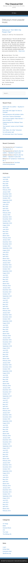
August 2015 (6, 448)
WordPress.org (7, 553)
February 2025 (7, 212)
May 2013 (5, 504)
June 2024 (6, 229)
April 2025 (5, 208)
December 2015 (7, 440)
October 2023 (6, 246)
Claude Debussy (19, 61)
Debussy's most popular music (10, 63)
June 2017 (5, 402)
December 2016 (7, 415)
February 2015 (7, 460)
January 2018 (6, 387)
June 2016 (5, 427)
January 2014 (6, 487)
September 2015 (7, 446)
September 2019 (7, 346)
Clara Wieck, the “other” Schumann (12, 130)
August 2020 (6, 323)
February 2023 (7, 260)
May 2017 (5, 404)
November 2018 (7, 367)
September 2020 (7, 321)
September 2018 (7, 371)
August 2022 (6, 273)
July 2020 (5, 325)
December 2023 (7, 242)
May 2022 (5, 279)
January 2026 (6, 192)
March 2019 (6, 358)
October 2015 (6, 444)
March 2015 (6, 458)
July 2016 (5, 425)
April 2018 (5, 381)
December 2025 (7, 194)
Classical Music (8, 55)
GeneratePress (23, 560)
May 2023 (5, 254)
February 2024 (7, 237)
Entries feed (6, 549)
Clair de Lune (5, 59)
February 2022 (7, 285)
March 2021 (6, 308)
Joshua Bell (9, 70)
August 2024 (6, 225)
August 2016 (6, 423)
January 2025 (6, 214)
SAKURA (8, 80)
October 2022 (6, 269)
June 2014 (5, 477)
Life (4, 530)
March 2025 (6, 210)
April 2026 (5, 185)
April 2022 (5, 281)
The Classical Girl (14, 4)
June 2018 (5, 377)
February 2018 (7, 385)
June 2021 (5, 302)
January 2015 (6, 462)
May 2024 (5, 231)
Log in (4, 547)
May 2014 (5, 479)
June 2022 (5, 277)
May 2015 (5, 454)
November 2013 (7, 492)
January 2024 (6, 239)
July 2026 (5, 179)
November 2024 (7, 219)
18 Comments (7, 84)
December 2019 (7, 339)
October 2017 (6, 394)
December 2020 (7, 314)
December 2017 (7, 389)
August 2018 (6, 373)
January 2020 (6, 337)
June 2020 (6, 327)
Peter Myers (10, 74)
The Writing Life (7, 534)
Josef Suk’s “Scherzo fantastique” (12, 116)
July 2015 (5, 450)
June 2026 (6, 181)
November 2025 (7, 196)
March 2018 (6, 383)
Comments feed (7, 551)
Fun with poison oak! (8, 132)
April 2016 (5, 431)
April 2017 (5, 406)
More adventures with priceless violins (13, 114)
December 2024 (7, 217)
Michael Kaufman (9, 72)
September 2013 (7, 496)
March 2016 (6, 433)
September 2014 (7, 471)
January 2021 (6, 312)
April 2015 (5, 456)
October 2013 (6, 494)
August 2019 (6, 348)
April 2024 (5, 233)
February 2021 (7, 310)
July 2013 (5, 500)
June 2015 (5, 452)
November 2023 (7, 244)
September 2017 (7, 396)
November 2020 (7, 317)
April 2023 (5, 256)
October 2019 (6, 344)
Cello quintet (21, 57)
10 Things (5, 523)
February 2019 (7, 360)
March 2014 (6, 483)
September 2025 (7, 200)
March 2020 (6, 333)
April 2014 (5, 481)
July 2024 (5, 227)
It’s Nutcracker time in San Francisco (12, 134)
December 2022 (7, 264)
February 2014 (7, 485)
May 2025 (5, 206)
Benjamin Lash (13, 57)
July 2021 (5, 300)
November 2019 (7, 342)
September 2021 (7, 296)
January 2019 (6, 362)
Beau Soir (6, 57)
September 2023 (7, 248)
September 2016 (7, 421)
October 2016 (6, 419)
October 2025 (6, 198)
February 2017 (7, 410)
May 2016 (5, 429)
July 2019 (5, 350)
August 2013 (6, 498)
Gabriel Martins (6, 68)
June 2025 (5, 204)
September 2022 (7, 271)
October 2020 (6, 319)
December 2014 (7, 465)
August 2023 (6, 250)
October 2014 (6, 469)
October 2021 (6, 294)
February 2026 (7, 189)
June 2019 (5, 352)
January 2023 (6, 262)
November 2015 (7, 442)
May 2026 (5, 183)
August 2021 (6, 298)
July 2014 (5, 475)
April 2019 (5, 356)
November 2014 (7, 467)
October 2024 (6, 221)
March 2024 (6, 235)
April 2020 (5, 331)
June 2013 (5, 502)
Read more (22, 51)
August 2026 (6, 177)
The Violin (15, 55)
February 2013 (7, 510)
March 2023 (6, 258)
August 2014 (6, 473)
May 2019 (5, 354)
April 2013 (5, 506)
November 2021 (7, 292)
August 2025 (6, 202)
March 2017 (6, 408)
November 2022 (7, 267)
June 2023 (6, 252)
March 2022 (6, 283)
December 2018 (7, 364)
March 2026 (6, 187)
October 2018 (6, 369)
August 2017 (6, 398)
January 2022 (6, 287)
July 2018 (5, 375)
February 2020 (7, 335)
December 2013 (7, 490)
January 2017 (6, 412)
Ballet (4, 525)
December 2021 (7, 289)
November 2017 (7, 392)
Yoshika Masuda (9, 82)
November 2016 (7, 417)
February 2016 (7, 435)
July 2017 (5, 400)
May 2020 (5, 329)
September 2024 (7, 223)
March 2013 (6, 508)
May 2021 (5, 304)
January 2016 (6, 437)
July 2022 (5, 275)
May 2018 (5, 379)
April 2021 (5, 306)
